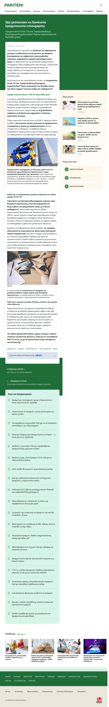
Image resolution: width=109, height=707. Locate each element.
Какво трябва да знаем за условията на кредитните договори (31, 614)
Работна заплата (76, 169)
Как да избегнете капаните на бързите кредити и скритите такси (31, 479)
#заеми (21, 349)
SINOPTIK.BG (39, 677)
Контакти (81, 692)
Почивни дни (75, 178)
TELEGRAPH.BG (20, 681)
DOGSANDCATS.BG (90, 677)
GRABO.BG (61, 677)
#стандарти (45, 349)
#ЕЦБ (55, 349)
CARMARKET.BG (74, 677)
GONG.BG (51, 677)
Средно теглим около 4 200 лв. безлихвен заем (28, 94)
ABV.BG (7, 677)
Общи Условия (32, 692)
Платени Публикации (65, 692)
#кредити (11, 349)
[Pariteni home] (14, 5)
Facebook (15, 339)
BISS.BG (8, 681)
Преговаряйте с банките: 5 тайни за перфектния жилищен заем (30, 502)
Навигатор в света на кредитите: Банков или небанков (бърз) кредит (33, 490)
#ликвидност (32, 349)
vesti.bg (20, 634)
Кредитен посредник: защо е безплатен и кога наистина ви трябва (32, 401)
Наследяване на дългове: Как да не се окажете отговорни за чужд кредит (34, 424)
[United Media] (99, 700)
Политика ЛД (47, 692)
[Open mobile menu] (101, 5)
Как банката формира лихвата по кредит (32, 593)
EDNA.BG (17, 677)
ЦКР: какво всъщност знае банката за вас (32, 469)
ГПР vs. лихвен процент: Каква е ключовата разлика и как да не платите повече (33, 571)
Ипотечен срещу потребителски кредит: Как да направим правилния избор (32, 582)
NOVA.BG (32, 681)
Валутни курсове (77, 186)
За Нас (7, 692)
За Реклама (19, 692)
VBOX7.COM (27, 677)
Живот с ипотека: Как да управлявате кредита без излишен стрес (31, 447)
